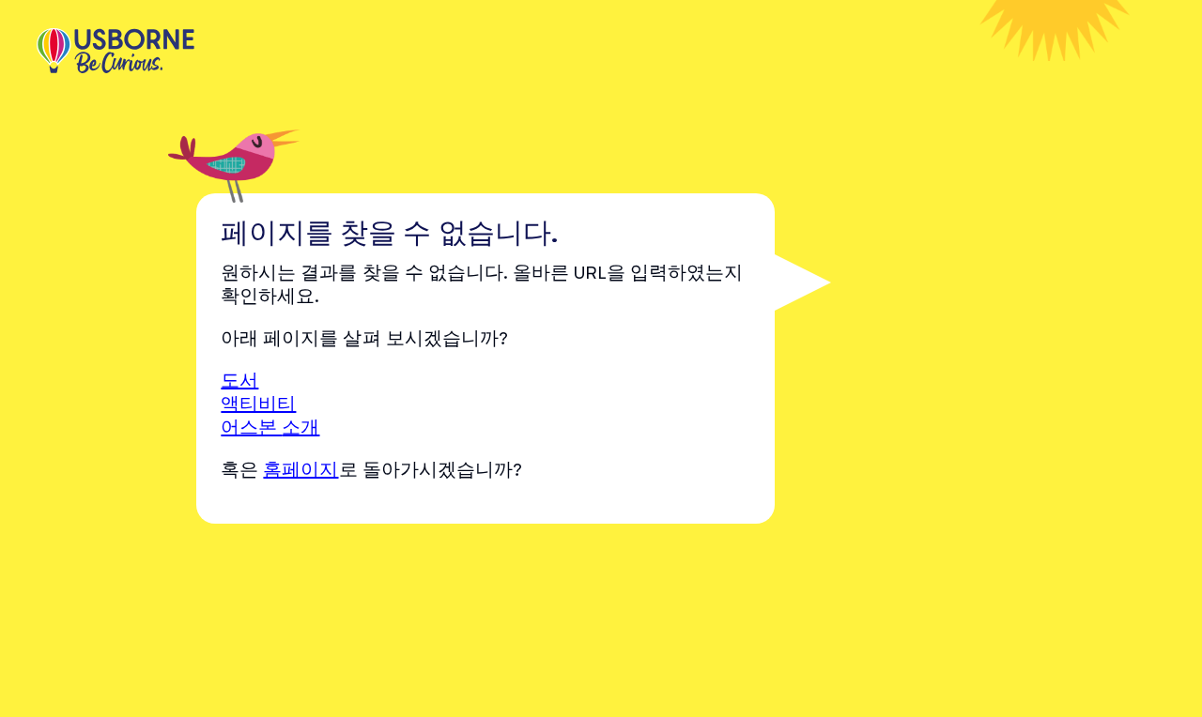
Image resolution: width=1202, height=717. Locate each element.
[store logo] (115, 52)
